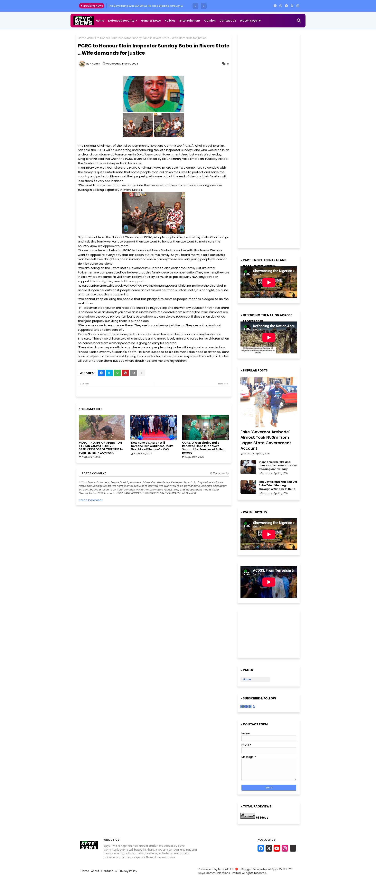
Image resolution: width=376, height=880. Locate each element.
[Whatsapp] (117, 373)
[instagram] (297, 6)
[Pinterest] (125, 373)
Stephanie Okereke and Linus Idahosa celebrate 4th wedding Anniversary (277, 465)
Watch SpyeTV (250, 21)
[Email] (133, 373)
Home (100, 21)
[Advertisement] (269, 140)
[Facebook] (101, 373)
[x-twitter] (292, 6)
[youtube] (277, 848)
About (95, 871)
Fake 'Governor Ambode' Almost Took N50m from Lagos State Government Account (265, 440)
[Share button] (141, 373)
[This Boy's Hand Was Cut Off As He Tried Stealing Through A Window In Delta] (248, 487)
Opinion (210, 21)
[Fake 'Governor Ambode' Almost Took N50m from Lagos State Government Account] (268, 402)
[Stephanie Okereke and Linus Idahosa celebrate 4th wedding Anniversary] (248, 467)
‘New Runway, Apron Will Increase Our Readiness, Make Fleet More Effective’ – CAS (152, 446)
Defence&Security (121, 21)
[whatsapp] (280, 6)
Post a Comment (91, 500)
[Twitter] (109, 373)
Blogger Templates (254, 869)
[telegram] (286, 6)
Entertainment (189, 21)
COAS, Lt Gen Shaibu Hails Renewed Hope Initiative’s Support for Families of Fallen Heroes (203, 447)
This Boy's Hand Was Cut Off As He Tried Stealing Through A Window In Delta (277, 485)
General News (151, 21)
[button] (195, 6)
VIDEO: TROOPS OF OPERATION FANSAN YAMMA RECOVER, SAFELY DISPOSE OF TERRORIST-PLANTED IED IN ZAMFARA (101, 447)
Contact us (228, 21)
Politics (170, 21)
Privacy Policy (128, 871)
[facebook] (275, 6)
